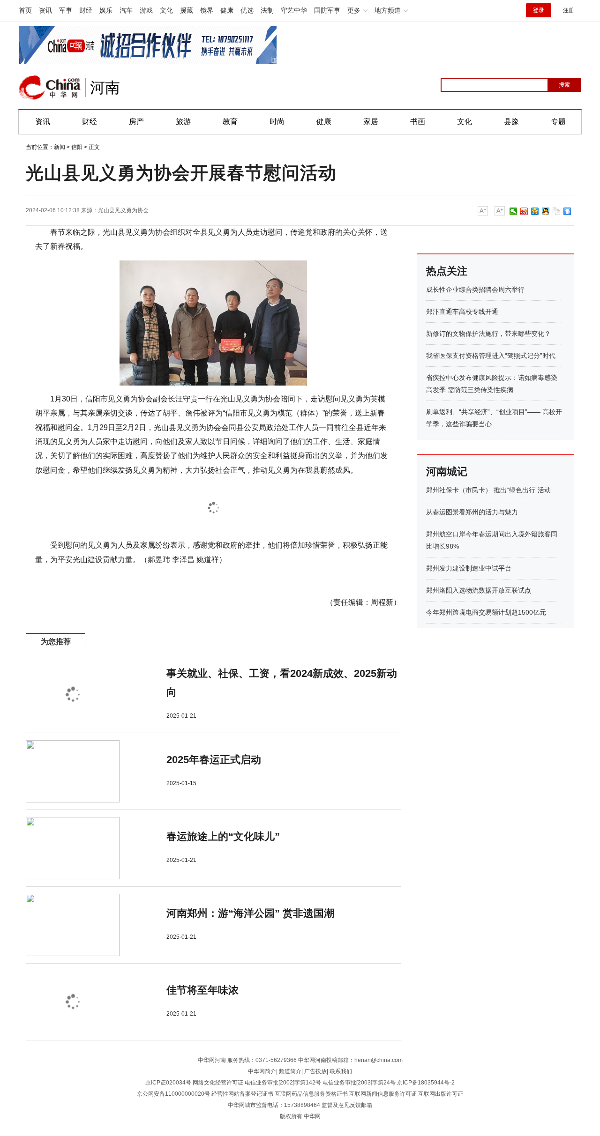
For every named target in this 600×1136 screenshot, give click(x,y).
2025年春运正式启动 (213, 759)
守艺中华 (294, 10)
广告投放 (315, 1071)
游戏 (146, 10)
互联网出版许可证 (440, 1094)
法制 (267, 10)
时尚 (277, 122)
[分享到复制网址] (557, 211)
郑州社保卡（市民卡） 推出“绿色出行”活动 (488, 490)
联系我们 (341, 1071)
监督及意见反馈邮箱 (347, 1105)
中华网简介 (262, 1071)
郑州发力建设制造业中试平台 (468, 568)
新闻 (59, 147)
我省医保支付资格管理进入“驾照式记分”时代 (490, 355)
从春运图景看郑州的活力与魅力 (472, 512)
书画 (417, 122)
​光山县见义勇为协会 (123, 210)
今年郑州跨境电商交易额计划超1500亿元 (486, 612)
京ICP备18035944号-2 (426, 1082)
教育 (230, 122)
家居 (370, 122)
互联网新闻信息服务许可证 (383, 1094)
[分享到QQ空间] (535, 211)
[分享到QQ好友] (546, 211)
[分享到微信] (514, 211)
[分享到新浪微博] (524, 211)
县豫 (511, 122)
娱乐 (105, 10)
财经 (85, 10)
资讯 (45, 10)
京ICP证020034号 (168, 1082)
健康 (226, 10)
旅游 (183, 122)
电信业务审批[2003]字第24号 (359, 1082)
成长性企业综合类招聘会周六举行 (475, 289)
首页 (25, 10)
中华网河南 (212, 1060)
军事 (65, 10)
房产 (136, 122)
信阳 (76, 147)
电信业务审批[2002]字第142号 (283, 1082)
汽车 (126, 10)
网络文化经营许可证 (218, 1082)
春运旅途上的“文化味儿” (223, 836)
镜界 (206, 10)
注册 (568, 10)
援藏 (186, 10)
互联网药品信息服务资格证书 (311, 1094)
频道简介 (290, 1071)
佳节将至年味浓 (202, 990)
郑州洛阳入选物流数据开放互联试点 (478, 590)
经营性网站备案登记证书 (242, 1094)
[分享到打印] (567, 211)
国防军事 (327, 10)
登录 (538, 10)
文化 (166, 10)
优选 (247, 10)
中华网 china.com (50, 87)
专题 (558, 122)
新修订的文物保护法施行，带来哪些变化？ (488, 333)
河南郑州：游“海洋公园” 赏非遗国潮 (250, 913)
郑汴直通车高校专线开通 (462, 311)
